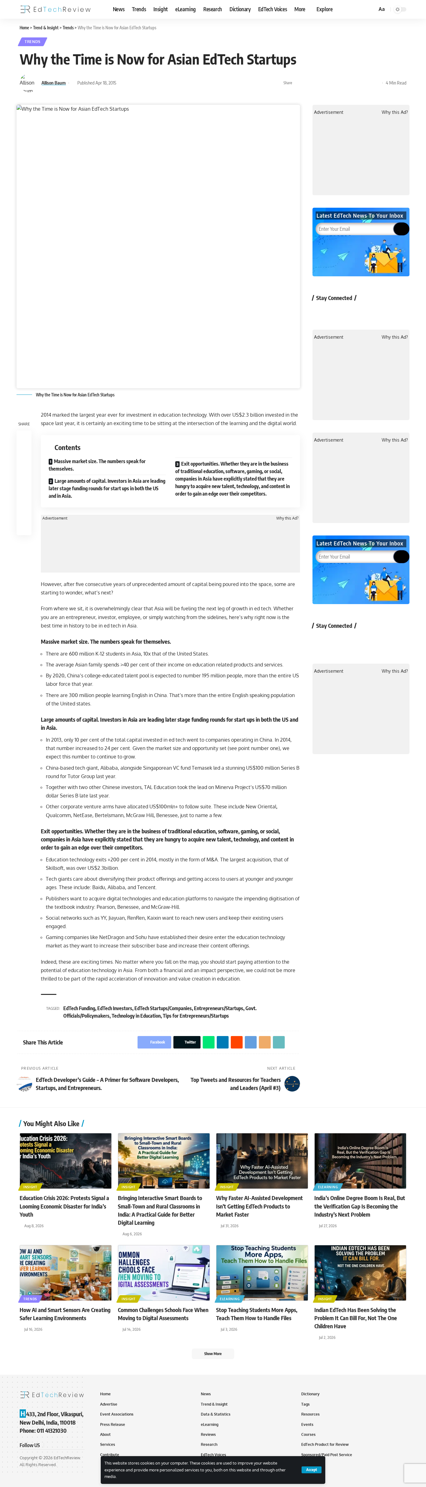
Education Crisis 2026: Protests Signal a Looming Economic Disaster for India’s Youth (64, 1206)
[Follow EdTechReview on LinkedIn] (387, 312)
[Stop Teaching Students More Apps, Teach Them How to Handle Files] (262, 1273)
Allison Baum (53, 82)
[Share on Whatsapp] (318, 83)
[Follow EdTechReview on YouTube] (354, 312)
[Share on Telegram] (347, 83)
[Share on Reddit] (337, 83)
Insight (30, 1187)
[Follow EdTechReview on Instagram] (370, 312)
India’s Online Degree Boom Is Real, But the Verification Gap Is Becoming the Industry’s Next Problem (359, 1206)
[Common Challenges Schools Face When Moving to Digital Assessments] (164, 1273)
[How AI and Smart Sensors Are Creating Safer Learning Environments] (65, 1273)
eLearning (328, 1187)
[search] (371, 9)
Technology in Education (136, 1016)
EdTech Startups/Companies (163, 1008)
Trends (33, 41)
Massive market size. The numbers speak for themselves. (97, 465)
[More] (376, 83)
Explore (325, 9)
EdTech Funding (79, 1008)
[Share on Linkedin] (327, 83)
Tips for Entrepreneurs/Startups (196, 1016)
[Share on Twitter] (308, 83)
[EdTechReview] (55, 9)
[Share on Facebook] (298, 83)
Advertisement (54, 518)
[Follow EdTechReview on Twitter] (337, 312)
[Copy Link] (366, 83)
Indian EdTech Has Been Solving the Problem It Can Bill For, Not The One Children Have (355, 1318)
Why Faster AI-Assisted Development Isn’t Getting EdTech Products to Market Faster (259, 1206)
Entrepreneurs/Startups (218, 1008)
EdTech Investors (114, 1008)
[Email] (356, 83)
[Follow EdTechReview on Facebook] (320, 312)
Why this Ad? (287, 518)
